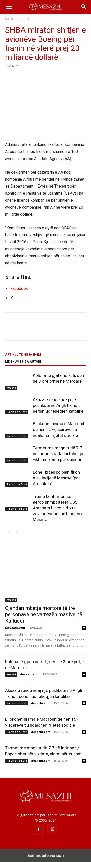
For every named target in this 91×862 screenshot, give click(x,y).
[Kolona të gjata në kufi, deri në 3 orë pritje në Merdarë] (17, 381)
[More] (57, 77)
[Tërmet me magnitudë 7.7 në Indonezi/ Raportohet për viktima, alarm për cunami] (17, 454)
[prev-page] (8, 532)
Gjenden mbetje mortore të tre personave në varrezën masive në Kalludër (43, 614)
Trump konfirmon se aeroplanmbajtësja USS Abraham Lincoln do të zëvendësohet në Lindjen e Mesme (58, 508)
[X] (22, 77)
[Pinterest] (33, 77)
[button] (9, 7)
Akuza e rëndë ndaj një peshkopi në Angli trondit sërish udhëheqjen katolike (58, 405)
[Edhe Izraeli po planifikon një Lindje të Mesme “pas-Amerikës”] (17, 478)
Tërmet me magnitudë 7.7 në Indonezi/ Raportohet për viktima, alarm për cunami (59, 453)
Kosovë (11, 387)
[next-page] (16, 532)
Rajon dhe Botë (17, 412)
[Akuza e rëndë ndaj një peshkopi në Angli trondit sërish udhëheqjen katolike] (17, 405)
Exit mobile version (45, 855)
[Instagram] (52, 829)
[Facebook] (10, 77)
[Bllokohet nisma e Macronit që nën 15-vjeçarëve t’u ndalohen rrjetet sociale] (17, 429)
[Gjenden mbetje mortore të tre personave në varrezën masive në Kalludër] (45, 572)
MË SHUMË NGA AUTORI (23, 361)
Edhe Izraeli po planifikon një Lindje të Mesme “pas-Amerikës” (57, 478)
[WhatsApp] (45, 77)
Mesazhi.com (15, 627)
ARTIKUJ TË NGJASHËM (23, 354)
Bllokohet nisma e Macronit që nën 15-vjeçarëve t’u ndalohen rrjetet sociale (58, 429)
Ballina (10, 19)
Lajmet (24, 19)
